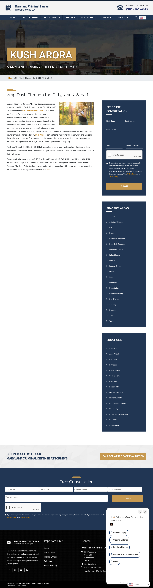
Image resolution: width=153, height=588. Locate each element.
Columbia (113, 381)
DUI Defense (49, 552)
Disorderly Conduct (117, 244)
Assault (112, 217)
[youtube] (22, 570)
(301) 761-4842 (137, 9)
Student (112, 310)
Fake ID (112, 261)
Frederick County (116, 392)
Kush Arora (39, 135)
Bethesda (113, 365)
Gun (110, 277)
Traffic (111, 321)
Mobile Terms (131, 174)
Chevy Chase (114, 370)
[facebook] (10, 570)
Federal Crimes (115, 266)
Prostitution (114, 288)
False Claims (114, 255)
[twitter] (16, 570)
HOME (12, 18)
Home (46, 548)
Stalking (112, 304)
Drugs (111, 233)
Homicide (113, 283)
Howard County (115, 398)
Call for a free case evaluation (123, 456)
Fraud (111, 272)
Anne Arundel (114, 354)
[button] (139, 584)
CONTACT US (122, 18)
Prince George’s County (118, 414)
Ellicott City (114, 387)
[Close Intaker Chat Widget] (145, 512)
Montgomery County (117, 403)
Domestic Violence (117, 239)
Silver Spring (114, 425)
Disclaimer (11, 585)
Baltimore (113, 359)
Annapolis (113, 348)
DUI (110, 228)
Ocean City (113, 409)
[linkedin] (27, 570)
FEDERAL (70, 18)
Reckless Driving (116, 294)
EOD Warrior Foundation (32, 111)
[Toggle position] (140, 512)
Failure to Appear (116, 250)
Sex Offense (114, 299)
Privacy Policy (113, 177)
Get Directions (90, 564)
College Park (114, 376)
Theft (111, 315)
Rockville (113, 420)
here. (49, 170)
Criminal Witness (116, 222)
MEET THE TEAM (30, 18)
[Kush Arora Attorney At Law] (27, 8)
